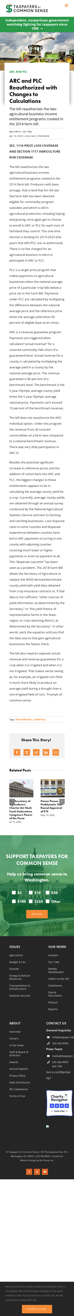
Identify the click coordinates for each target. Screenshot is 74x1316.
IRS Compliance (18, 1089)
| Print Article (42, 135)
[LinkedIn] (46, 752)
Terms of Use (17, 1096)
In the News (16, 1045)
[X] (27, 752)
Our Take (27, 131)
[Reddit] (36, 752)
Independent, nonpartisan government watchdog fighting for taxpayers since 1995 (37, 24)
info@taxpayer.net (62, 1037)
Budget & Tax (17, 962)
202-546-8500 (60, 1043)
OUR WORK (57, 947)
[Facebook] (17, 752)
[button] (12, 801)
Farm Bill (40, 719)
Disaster (14, 969)
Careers (14, 1038)
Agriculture (14, 131)
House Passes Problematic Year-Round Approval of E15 (52, 806)
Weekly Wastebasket (56, 970)
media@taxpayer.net (62, 1056)
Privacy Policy (17, 1075)
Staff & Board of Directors (18, 1054)
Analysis (53, 955)
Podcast (53, 1002)
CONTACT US (56, 1023)
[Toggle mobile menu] (67, 5)
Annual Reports (18, 1069)
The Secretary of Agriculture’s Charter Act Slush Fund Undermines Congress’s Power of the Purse (20, 809)
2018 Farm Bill (24, 719)
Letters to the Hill (58, 979)
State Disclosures (19, 1082)
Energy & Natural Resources (19, 977)
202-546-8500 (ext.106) (60, 1064)
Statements (55, 985)
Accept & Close (37, 1309)
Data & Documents (55, 994)
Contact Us (57, 1156)
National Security (19, 995)
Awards (13, 1062)
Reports (53, 1009)
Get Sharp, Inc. (46, 1160)
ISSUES (14, 947)
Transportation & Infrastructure (19, 987)
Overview (14, 1032)
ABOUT (14, 1024)
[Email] (56, 752)
